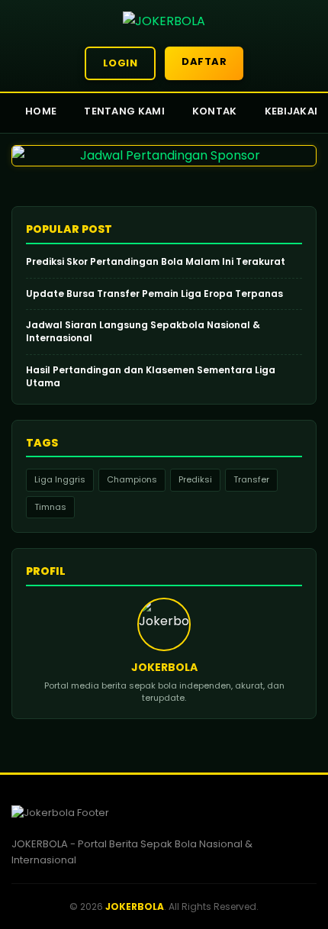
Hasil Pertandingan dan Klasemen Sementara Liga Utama (150, 376)
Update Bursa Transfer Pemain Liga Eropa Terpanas (154, 294)
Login (120, 63)
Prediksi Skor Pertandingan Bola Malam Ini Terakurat (155, 262)
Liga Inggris (59, 479)
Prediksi (195, 479)
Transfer (251, 479)
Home (40, 111)
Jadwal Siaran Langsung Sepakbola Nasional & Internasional (143, 331)
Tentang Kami (124, 111)
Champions (132, 479)
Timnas (50, 507)
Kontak (214, 111)
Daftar (204, 61)
